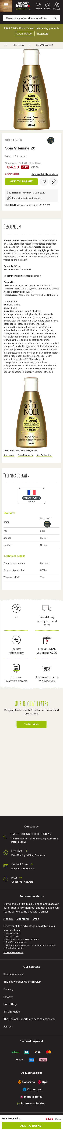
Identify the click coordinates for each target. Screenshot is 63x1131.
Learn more (44, 205)
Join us (8, 1026)
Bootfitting (10, 1004)
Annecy (8, 918)
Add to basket (21, 181)
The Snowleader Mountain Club (22, 981)
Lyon (36, 918)
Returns (8, 996)
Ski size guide (12, 1011)
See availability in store (44, 174)
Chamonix (22, 918)
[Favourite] (43, 181)
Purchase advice (13, 974)
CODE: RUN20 (23, 33)
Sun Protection (44, 455)
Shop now (42, 33)
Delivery (8, 989)
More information (13, 952)
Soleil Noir (13, 140)
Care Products (25, 455)
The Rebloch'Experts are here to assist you (29, 1019)
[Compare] (53, 181)
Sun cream (18, 45)
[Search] (57, 15)
